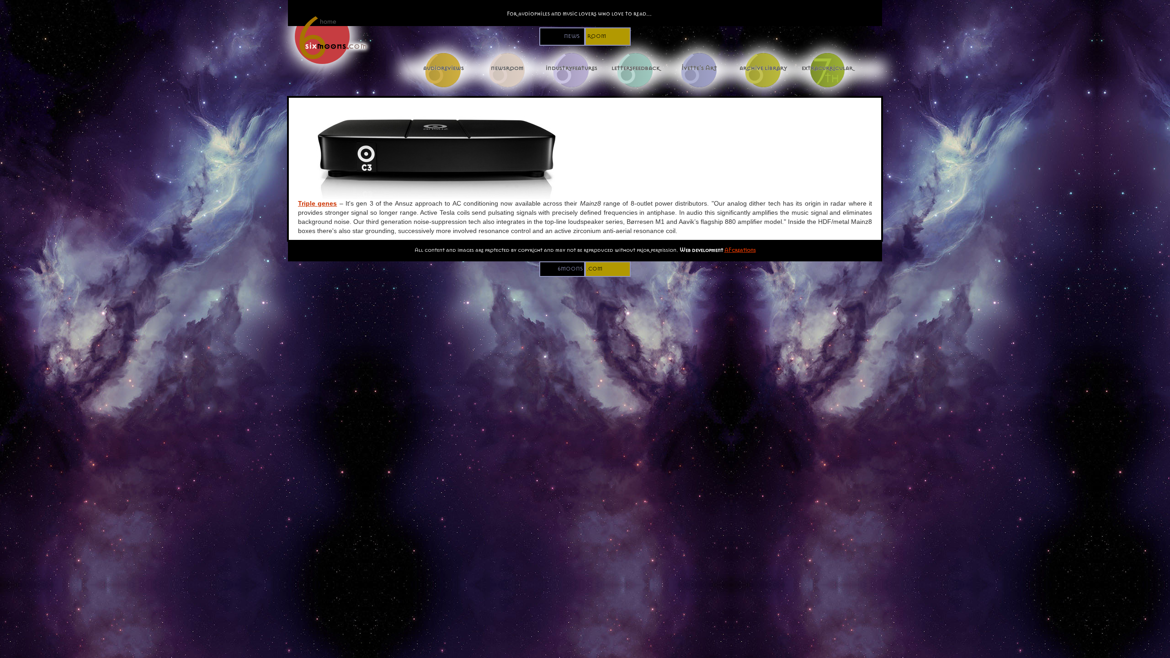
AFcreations (740, 249)
